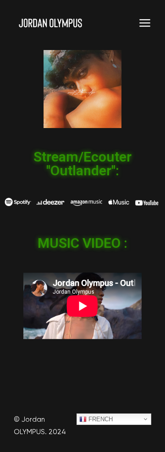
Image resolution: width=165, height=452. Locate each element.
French (100, 419)
